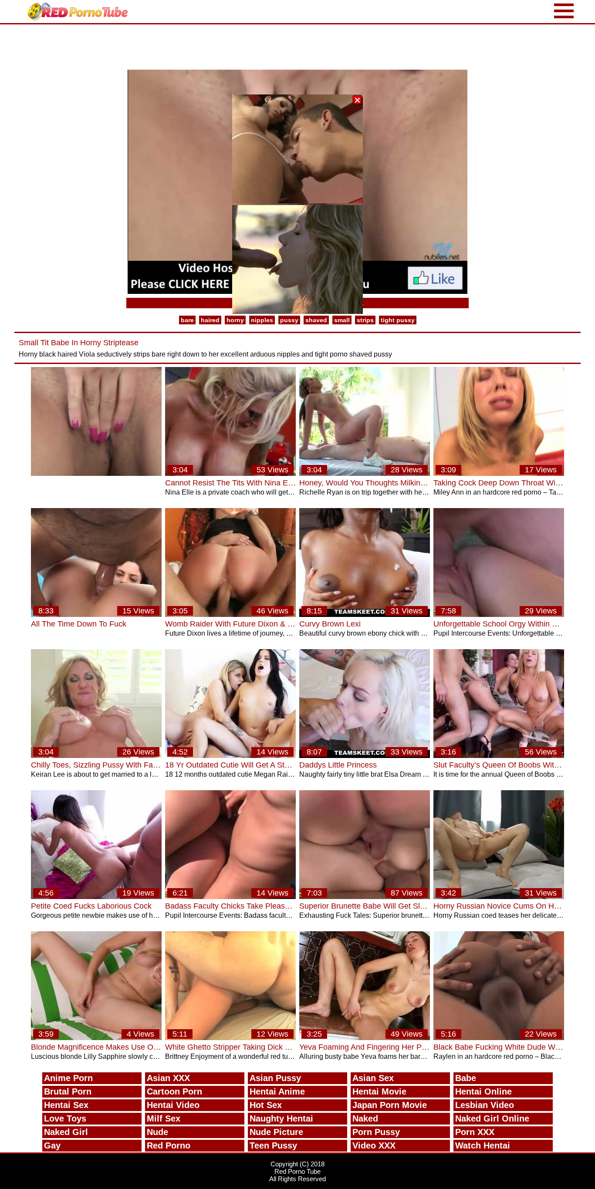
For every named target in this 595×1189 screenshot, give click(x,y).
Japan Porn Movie (389, 1105)
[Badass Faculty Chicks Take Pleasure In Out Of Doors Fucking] (230, 896)
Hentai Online (483, 1091)
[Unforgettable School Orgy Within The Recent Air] (498, 614)
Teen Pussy (273, 1145)
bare (187, 320)
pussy (289, 320)
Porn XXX (474, 1132)
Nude (157, 1132)
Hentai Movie (379, 1091)
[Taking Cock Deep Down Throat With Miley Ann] (498, 473)
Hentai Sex (66, 1105)
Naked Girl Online (492, 1118)
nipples (262, 320)
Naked (365, 1118)
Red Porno (168, 1145)
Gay (52, 1145)
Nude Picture (276, 1132)
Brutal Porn (67, 1091)
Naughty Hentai (281, 1118)
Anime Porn (68, 1078)
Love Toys (65, 1118)
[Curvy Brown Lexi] (364, 614)
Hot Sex (266, 1105)
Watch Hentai (482, 1145)
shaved (316, 320)
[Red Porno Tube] (79, 11)
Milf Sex (163, 1118)
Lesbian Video (484, 1105)
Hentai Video (173, 1105)
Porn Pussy (376, 1132)
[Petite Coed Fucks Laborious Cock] (96, 896)
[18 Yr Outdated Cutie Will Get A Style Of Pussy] (230, 755)
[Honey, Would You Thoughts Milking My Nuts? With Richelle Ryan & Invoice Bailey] (364, 473)
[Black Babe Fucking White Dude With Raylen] (498, 1037)
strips (365, 320)
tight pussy (398, 320)
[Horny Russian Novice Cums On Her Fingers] (498, 896)
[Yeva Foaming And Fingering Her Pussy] (364, 1037)
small (342, 320)
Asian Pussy (275, 1078)
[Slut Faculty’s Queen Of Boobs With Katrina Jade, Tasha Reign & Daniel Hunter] (498, 755)
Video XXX (374, 1145)
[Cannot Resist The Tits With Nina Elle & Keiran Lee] (230, 473)
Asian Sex (373, 1078)
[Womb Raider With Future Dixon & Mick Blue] (230, 614)
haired (210, 320)
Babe (465, 1078)
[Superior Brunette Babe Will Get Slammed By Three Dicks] (364, 896)
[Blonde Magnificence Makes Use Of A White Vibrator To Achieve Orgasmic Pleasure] (96, 1037)
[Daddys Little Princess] (364, 755)
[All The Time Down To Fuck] (96, 614)
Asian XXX (168, 1078)
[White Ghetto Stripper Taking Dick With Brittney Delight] (230, 1037)
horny (235, 320)
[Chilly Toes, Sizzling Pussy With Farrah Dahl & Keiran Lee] (96, 755)
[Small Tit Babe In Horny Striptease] (96, 473)
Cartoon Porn (174, 1091)
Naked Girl (66, 1132)
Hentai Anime (277, 1091)
